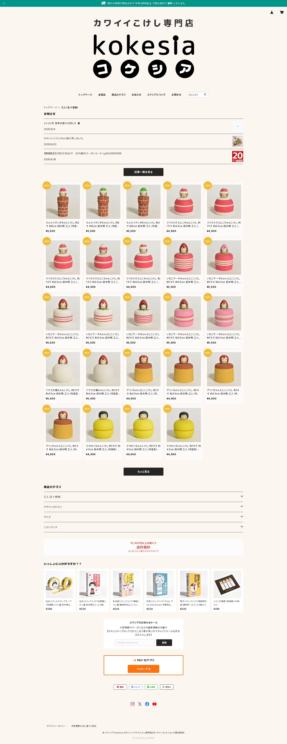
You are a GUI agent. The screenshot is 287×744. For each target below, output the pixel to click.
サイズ (47, 517)
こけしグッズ (50, 527)
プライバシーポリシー (56, 726)
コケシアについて (156, 94)
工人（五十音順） (52, 496)
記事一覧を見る (143, 172)
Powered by (140, 738)
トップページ (85, 94)
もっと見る (143, 471)
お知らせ (136, 94)
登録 (164, 642)
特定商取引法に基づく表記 (83, 726)
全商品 (102, 94)
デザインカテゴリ (52, 506)
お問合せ (176, 94)
